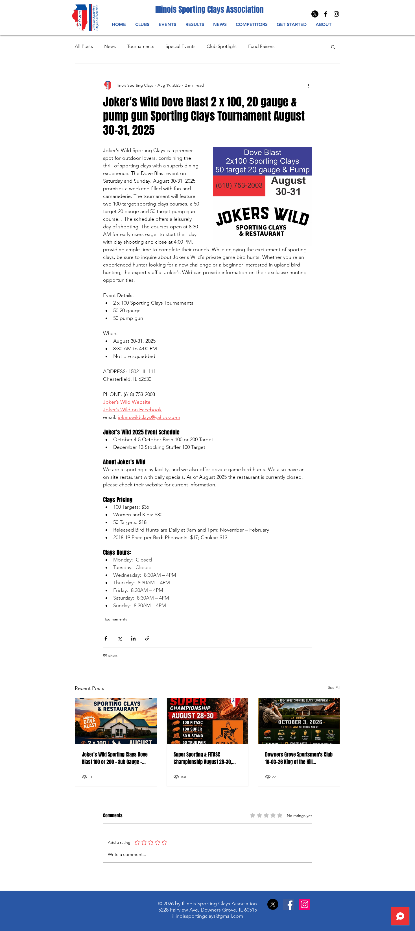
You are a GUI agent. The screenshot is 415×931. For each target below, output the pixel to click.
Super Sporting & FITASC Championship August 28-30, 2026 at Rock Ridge (203, 758)
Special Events (180, 46)
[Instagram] (336, 14)
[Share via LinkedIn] (133, 638)
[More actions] (308, 85)
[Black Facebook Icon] (325, 14)
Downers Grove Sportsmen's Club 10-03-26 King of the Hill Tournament (299, 758)
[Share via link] (147, 638)
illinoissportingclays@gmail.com (207, 916)
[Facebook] (288, 904)
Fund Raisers (261, 46)
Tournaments (140, 46)
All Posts (84, 46)
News (110, 46)
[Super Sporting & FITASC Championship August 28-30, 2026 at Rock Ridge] (207, 721)
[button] (167, 24)
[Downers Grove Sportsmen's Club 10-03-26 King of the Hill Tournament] (299, 721)
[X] (314, 14)
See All (334, 687)
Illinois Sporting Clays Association (209, 9)
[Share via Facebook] (105, 638)
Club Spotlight (222, 46)
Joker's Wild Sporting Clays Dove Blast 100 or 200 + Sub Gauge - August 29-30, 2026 (115, 758)
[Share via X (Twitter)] (119, 638)
